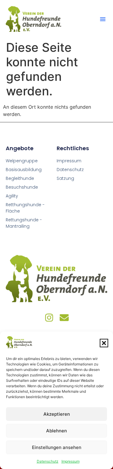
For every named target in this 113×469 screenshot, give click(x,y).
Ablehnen (56, 431)
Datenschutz (47, 461)
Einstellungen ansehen (56, 447)
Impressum (70, 461)
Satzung (65, 178)
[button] (104, 343)
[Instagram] (49, 317)
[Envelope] (64, 317)
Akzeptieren (56, 414)
